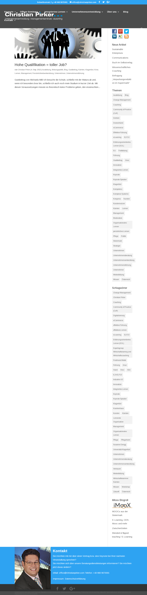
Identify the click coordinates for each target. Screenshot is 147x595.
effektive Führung (120, 325)
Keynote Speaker (120, 180)
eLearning (117, 137)
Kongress (117, 199)
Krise (96, 70)
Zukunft (116, 492)
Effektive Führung (120, 133)
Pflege (115, 236)
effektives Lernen (120, 330)
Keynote (8, 12)
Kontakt (8, 20)
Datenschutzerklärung (75, 578)
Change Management (121, 100)
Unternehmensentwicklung (86, 12)
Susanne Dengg (119, 445)
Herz (122, 370)
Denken (116, 118)
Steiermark (117, 241)
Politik (123, 236)
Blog (125, 12)
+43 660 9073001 (60, 2)
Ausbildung (46, 70)
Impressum (58, 578)
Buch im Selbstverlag (122, 62)
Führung (116, 155)
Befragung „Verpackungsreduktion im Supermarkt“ (121, 79)
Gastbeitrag (73, 70)
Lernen (17, 73)
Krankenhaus (118, 408)
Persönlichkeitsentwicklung (43, 73)
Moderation (117, 218)
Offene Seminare (29, 12)
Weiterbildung (118, 275)
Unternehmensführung (75, 73)
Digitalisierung (119, 316)
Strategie (116, 246)
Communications (120, 57)
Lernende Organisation (118, 420)
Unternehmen (60, 73)
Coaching (117, 105)
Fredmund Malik (119, 360)
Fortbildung (123, 151)
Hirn (128, 370)
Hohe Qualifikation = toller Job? (41, 65)
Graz (127, 160)
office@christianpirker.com (71, 573)
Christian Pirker (24, 70)
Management (26, 73)
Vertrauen (117, 469)
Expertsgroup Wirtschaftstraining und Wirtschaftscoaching (122, 352)
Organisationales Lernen (120, 225)
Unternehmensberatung (122, 255)
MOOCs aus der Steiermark (120, 513)
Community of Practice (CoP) (122, 111)
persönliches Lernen (121, 231)
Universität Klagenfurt (121, 450)
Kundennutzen (119, 204)
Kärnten (81, 70)
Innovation (117, 165)
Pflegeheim (125, 440)
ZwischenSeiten (119, 528)
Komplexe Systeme (120, 194)
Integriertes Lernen (55, 12)
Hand (115, 370)
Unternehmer (118, 270)
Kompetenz (117, 189)
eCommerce (118, 128)
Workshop (126, 487)
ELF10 (126, 137)
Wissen (116, 279)
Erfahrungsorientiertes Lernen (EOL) (122, 144)
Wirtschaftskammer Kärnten (120, 480)
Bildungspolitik (57, 70)
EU (114, 151)
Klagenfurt (89, 70)
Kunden (127, 199)
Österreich (126, 279)
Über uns (112, 12)
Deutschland (118, 123)
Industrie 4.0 (118, 380)
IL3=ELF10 (117, 375)
